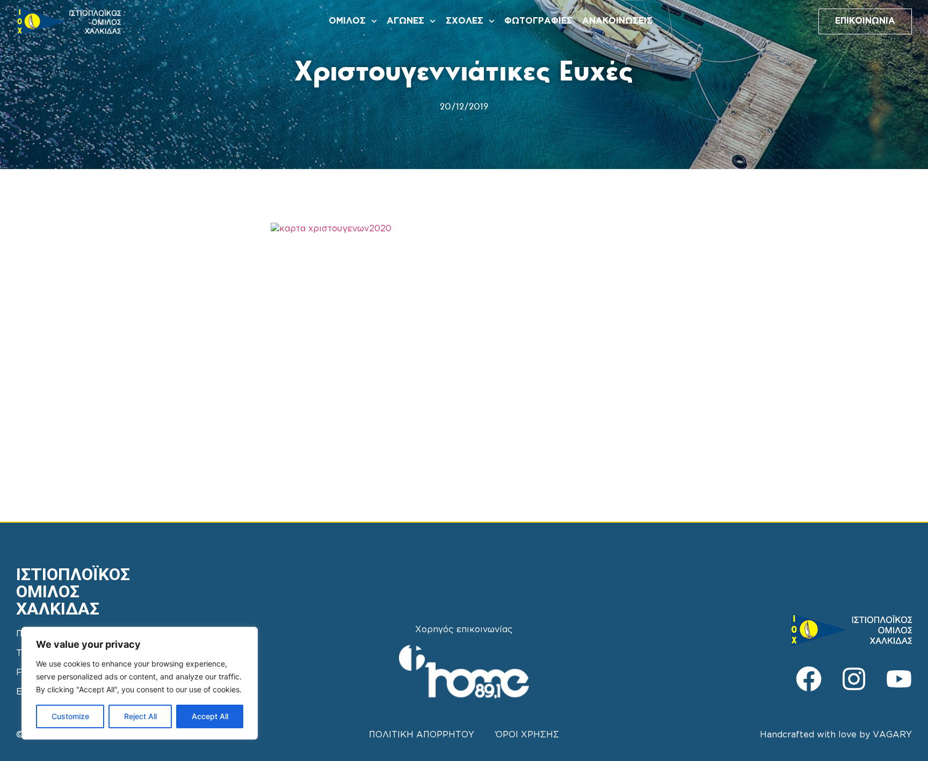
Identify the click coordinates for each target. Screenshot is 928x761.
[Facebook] (809, 679)
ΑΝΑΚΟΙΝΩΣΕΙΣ (617, 21)
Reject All (140, 716)
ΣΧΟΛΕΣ (464, 21)
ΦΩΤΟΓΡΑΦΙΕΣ (538, 21)
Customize (70, 716)
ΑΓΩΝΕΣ (405, 21)
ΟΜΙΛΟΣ (347, 21)
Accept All (210, 716)
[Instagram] (854, 679)
